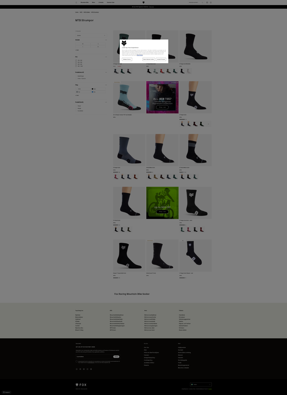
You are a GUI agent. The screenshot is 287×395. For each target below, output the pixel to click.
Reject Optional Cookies (148, 59)
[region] (144, 51)
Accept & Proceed (161, 59)
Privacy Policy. (140, 55)
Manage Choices (127, 59)
